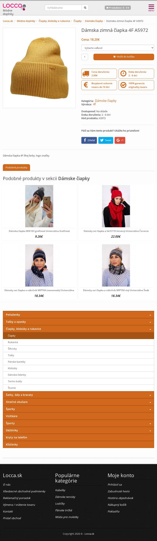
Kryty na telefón (16, 437)
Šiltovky (12, 348)
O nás (6, 484)
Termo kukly (15, 381)
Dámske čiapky (94, 21)
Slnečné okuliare (17, 402)
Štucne (12, 387)
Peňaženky (13, 314)
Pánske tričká (63, 510)
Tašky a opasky (16, 322)
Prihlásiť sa (115, 484)
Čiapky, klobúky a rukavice (54, 21)
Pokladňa (113, 511)
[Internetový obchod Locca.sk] (14, 6)
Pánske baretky (16, 361)
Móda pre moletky (66, 517)
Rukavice (13, 342)
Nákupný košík (117, 504)
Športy (10, 423)
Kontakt (8, 511)
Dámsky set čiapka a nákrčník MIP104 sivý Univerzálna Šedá (116, 290)
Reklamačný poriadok (16, 498)
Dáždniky (12, 430)
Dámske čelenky (17, 374)
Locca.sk (8, 21)
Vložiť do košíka (124, 56)
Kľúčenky (12, 444)
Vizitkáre (11, 416)
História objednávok (120, 498)
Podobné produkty (16, 167)
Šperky (10, 409)
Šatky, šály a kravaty (19, 395)
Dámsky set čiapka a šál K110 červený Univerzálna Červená (116, 231)
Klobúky (12, 368)
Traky (11, 355)
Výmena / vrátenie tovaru (19, 504)
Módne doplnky (26, 21)
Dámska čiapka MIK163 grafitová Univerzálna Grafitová (39, 231)
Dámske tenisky (65, 497)
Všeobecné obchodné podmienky (24, 491)
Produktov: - (118, 7)
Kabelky (60, 490)
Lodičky (60, 503)
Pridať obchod (12, 518)
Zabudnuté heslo (118, 491)
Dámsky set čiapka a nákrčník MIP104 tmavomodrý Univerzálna (39, 290)
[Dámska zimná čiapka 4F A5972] (39, 68)
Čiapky (78, 21)
